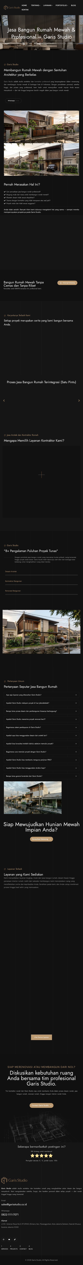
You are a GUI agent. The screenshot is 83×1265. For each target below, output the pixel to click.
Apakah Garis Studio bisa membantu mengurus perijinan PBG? (29, 760)
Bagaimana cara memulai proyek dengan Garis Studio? (26, 752)
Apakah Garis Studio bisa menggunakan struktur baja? (25, 768)
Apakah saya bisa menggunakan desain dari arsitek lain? (26, 735)
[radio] (32, 1156)
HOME (24, 5)
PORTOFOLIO (61, 5)
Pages (7, 43)
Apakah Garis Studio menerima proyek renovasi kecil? (25, 719)
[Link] (15, 1239)
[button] (4, 400)
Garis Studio (8, 81)
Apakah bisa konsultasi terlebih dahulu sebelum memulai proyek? (29, 743)
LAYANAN (47, 5)
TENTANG (35, 5)
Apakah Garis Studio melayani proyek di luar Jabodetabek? (27, 703)
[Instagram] (3, 1239)
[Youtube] (9, 1239)
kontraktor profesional (42, 81)
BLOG (73, 5)
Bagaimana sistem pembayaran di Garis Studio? (23, 727)
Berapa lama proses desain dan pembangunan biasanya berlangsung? (31, 711)
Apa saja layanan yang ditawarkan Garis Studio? (23, 695)
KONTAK (25, 10)
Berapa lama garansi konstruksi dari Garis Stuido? (24, 776)
